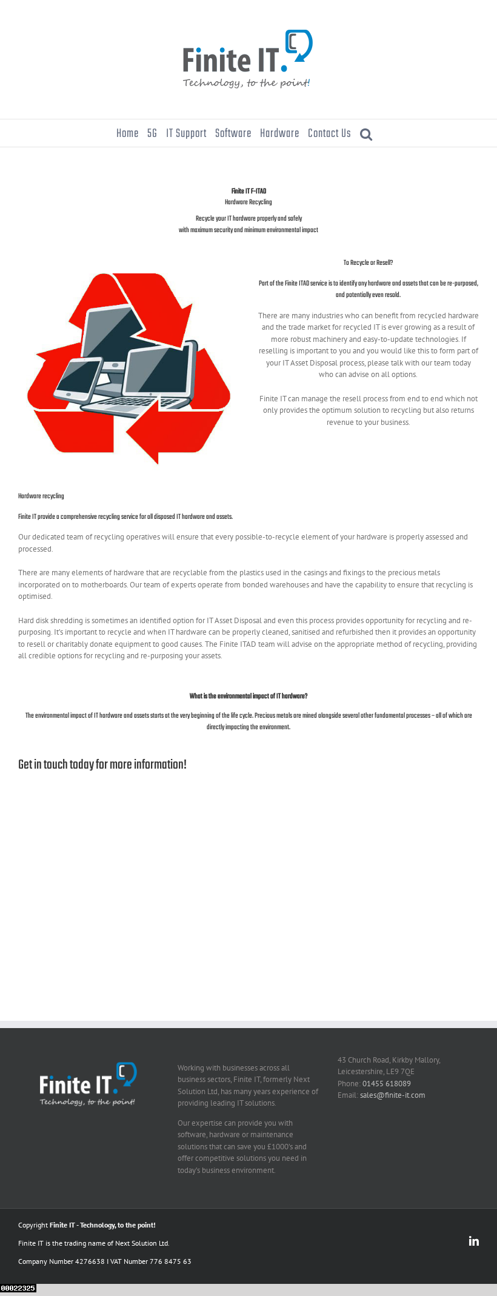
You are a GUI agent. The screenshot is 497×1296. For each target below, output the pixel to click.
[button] (366, 133)
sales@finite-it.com (392, 1095)
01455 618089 (386, 1083)
